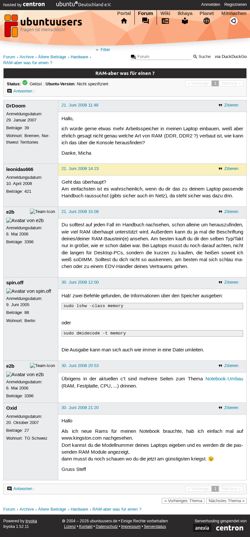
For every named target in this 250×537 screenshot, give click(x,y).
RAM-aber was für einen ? (27, 63)
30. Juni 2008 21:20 (80, 407)
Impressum (131, 526)
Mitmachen (233, 13)
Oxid (11, 408)
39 (26, 128)
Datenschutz (107, 526)
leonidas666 (19, 169)
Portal (124, 13)
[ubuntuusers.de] (44, 27)
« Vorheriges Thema (183, 500)
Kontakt (85, 526)
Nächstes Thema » (226, 500)
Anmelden (210, 4)
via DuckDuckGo (231, 56)
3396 (29, 242)
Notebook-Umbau (224, 379)
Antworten (22, 91)
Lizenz (70, 526)
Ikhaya (185, 13)
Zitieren (231, 105)
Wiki (165, 13)
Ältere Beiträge (52, 57)
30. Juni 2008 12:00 (80, 282)
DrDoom (15, 106)
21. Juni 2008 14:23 (80, 168)
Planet (207, 13)
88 (26, 312)
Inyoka (31, 521)
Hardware (79, 57)
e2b (10, 212)
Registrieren (235, 4)
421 (27, 191)
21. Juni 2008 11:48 (80, 105)
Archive (27, 57)
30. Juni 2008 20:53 (80, 365)
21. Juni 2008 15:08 (80, 211)
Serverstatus (155, 526)
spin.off (14, 282)
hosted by (13, 4)
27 (26, 430)
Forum (145, 13)
